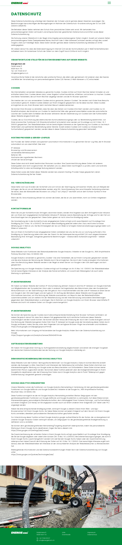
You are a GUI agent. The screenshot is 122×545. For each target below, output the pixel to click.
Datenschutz (92, 535)
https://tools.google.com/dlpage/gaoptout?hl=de (31, 327)
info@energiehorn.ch (19, 73)
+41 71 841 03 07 (20, 71)
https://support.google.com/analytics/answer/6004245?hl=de (36, 335)
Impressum (92, 532)
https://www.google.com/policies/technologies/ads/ (32, 454)
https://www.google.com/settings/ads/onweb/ (30, 430)
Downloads (66, 535)
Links (63, 532)
